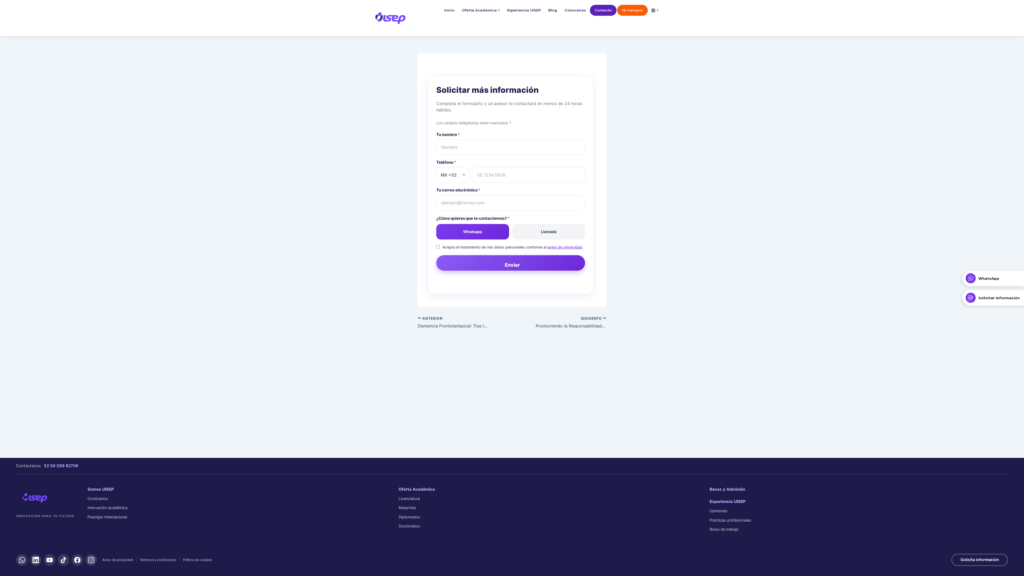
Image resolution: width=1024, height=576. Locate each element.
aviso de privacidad (564, 247)
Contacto (603, 10)
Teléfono (446, 162)
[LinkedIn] (36, 560)
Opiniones (718, 511)
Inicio (449, 10)
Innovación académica (107, 507)
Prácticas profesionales (730, 520)
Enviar (512, 265)
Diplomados (409, 517)
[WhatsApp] (22, 560)
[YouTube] (49, 560)
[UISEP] (34, 498)
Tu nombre (448, 134)
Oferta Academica (481, 10)
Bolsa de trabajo (724, 529)
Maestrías (407, 507)
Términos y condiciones (158, 560)
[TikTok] (63, 560)
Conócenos (97, 498)
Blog (552, 10)
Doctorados (409, 526)
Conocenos (575, 10)
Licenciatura (409, 498)
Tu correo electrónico (458, 190)
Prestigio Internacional (107, 517)
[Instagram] (91, 560)
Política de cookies (197, 560)
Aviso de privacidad (117, 560)
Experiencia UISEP (524, 10)
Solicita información (980, 559)
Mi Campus (632, 10)
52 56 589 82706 (61, 465)
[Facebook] (77, 560)
